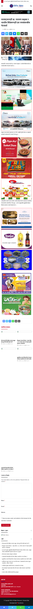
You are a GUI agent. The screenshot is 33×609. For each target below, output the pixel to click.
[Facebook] (3, 33)
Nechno (21, 603)
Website (3, 512)
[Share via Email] (22, 33)
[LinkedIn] (10, 33)
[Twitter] (6, 33)
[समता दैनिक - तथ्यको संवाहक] (16, 6)
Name (3, 500)
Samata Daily (26, 600)
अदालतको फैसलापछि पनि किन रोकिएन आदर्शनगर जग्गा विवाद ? (14, 556)
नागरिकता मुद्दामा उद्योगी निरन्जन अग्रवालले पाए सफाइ (12, 565)
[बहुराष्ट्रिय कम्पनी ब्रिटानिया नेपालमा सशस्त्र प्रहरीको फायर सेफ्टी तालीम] (24, 352)
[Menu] (2, 6)
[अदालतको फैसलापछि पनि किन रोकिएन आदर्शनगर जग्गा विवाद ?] (8, 407)
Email (3, 506)
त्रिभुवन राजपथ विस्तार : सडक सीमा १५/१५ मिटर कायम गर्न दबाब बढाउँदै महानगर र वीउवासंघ (24, 342)
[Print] (26, 33)
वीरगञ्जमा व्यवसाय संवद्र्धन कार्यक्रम (9, 554)
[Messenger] (14, 33)
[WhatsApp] (18, 33)
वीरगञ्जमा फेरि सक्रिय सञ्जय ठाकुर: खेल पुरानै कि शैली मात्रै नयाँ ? (15, 543)
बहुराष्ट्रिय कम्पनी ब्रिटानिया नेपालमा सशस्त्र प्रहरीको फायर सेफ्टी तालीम (16, 559)
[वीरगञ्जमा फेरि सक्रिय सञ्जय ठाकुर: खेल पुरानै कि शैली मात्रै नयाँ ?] (8, 335)
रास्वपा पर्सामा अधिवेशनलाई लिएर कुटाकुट (10, 572)
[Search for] (31, 6)
